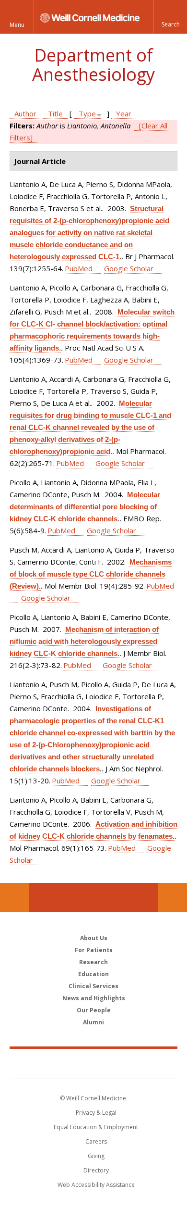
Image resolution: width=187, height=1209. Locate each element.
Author (25, 113)
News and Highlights (93, 998)
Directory (96, 1170)
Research (93, 962)
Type (87, 113)
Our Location (14, 897)
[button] (170, 17)
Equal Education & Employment (96, 1127)
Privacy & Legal (96, 1112)
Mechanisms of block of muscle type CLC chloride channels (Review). (91, 574)
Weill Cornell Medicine (93, 1063)
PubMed (79, 268)
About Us (93, 938)
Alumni (93, 1022)
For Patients (94, 950)
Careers (96, 1141)
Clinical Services (93, 986)
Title (55, 113)
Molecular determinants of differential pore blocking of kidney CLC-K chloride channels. (85, 507)
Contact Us (172, 897)
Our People (94, 1010)
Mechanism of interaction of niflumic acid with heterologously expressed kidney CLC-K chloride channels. (84, 641)
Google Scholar (128, 268)
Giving (96, 1156)
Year (123, 113)
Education (93, 974)
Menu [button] (17, 25)
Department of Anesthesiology (93, 64)
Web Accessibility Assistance (96, 1185)
